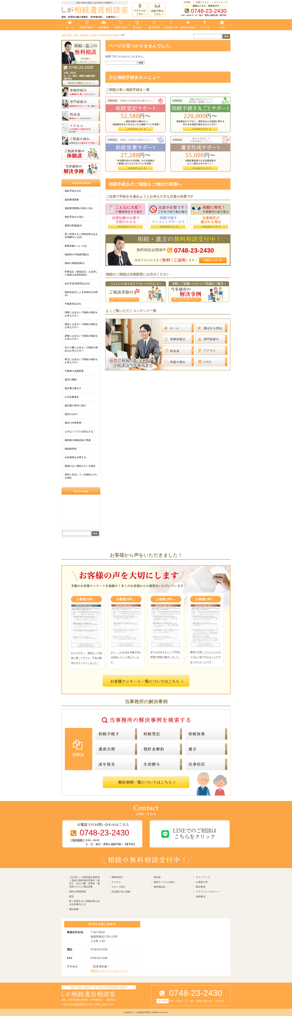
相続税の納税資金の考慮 (78, 440)
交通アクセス (202, 2)
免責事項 (200, 896)
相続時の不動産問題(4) (77, 254)
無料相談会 (159, 886)
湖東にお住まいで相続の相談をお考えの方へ (81, 314)
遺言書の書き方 (73, 388)
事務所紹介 (117, 877)
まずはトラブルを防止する (79, 431)
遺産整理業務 (72, 199)
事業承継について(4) (76, 246)
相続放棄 (74, 909)
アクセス (116, 882)
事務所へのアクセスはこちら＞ (109, 970)
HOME (187, 2)
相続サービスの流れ (164, 882)
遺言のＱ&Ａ (71, 414)
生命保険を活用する (75, 457)
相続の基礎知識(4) (74, 263)
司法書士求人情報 (120, 891)
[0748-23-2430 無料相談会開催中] (167, 235)
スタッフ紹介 (118, 886)
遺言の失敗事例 (73, 422)
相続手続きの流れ (74, 216)
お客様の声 (202, 882)
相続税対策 (71, 448)
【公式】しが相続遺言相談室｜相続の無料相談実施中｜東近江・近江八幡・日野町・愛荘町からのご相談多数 (84, 882)
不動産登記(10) (73, 303)
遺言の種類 (71, 379)
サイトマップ (220, 2)
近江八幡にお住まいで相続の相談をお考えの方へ (81, 349)
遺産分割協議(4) (73, 225)
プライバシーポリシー (208, 891)
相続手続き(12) (73, 190)
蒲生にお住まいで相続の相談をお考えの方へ (81, 326)
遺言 (71, 896)
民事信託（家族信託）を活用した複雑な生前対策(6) (81, 273)
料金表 (157, 877)
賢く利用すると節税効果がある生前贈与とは (84, 903)
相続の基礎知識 (77, 891)
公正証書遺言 (72, 397)
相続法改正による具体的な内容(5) (81, 293)
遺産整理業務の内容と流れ (79, 208)
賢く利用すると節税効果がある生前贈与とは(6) (81, 235)
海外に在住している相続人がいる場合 (81, 476)
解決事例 (200, 886)
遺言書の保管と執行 (75, 405)
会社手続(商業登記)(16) (77, 283)
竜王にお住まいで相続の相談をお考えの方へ (81, 361)
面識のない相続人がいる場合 (80, 466)
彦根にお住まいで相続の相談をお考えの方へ (81, 337)
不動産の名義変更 (74, 371)
